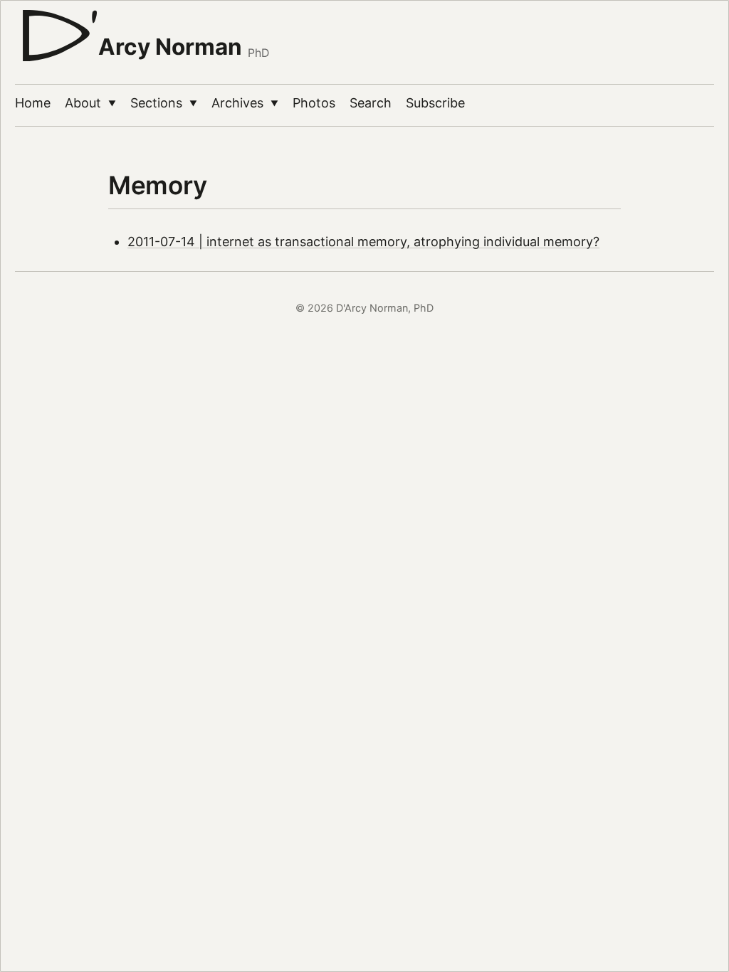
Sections (163, 102)
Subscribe (435, 102)
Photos (314, 102)
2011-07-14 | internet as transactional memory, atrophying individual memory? (363, 241)
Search (371, 102)
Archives (244, 102)
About (90, 102)
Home (33, 102)
